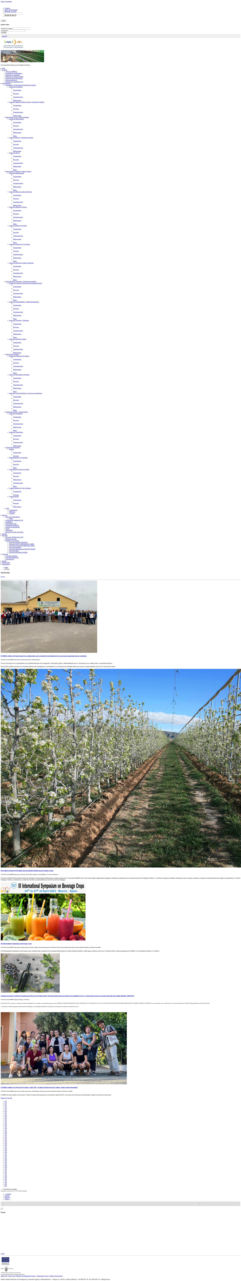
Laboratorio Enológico (12, 525)
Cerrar (3, 1253)
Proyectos (16, 93)
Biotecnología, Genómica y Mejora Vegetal (18, 171)
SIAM (7, 529)
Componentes (17, 90)
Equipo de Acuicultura (16, 87)
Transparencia (6, 564)
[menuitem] (6, 1101)
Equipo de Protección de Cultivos (19, 356)
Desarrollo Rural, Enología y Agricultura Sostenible (20, 281)
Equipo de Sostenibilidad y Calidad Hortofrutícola (24, 302)
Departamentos (6, 83)
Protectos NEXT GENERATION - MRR (21, 544)
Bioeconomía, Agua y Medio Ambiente (17, 117)
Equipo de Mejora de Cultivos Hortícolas (21, 263)
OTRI (7, 508)
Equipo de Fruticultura (16, 413)
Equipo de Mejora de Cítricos (18, 207)
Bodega (11, 449)
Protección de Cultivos (12, 354)
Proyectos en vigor (11, 539)
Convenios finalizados (12, 557)
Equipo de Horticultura (16, 432)
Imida (6, 567)
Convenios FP (9, 559)
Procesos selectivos (11, 80)
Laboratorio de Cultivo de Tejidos (19, 469)
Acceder (4, 32)
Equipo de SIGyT (14, 153)
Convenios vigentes (11, 556)
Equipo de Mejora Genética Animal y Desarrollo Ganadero (26, 102)
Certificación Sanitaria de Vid (14, 520)
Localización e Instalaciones (13, 73)
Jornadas (4, 534)
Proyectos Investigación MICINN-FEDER (22, 545)
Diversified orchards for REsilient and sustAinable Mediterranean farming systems (27, 870)
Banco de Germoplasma (12, 517)
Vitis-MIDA (9, 530)
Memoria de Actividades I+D (14, 82)
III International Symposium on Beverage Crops (16, 943)
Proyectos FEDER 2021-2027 (14, 537)
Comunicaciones (18, 97)
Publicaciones (17, 100)
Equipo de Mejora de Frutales (18, 225)
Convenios (5, 554)
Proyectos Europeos (15, 547)
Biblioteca (12, 512)
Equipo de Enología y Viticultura (19, 320)
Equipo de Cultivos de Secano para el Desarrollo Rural (25, 283)
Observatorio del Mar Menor (13, 78)
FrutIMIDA (8, 522)
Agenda (4, 561)
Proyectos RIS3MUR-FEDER (18, 552)
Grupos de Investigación (12, 447)
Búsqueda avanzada (10, 11)
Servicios (4, 515)
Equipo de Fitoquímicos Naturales (19, 374)
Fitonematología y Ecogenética (18, 457)
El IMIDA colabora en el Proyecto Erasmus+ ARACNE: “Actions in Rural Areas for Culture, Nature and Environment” (39, 1087)
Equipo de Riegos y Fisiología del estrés (21, 137)
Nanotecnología (14, 496)
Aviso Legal (11, 1276)
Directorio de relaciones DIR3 (14, 77)
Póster (15, 136)
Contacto (12, 513)
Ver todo (3, 576)
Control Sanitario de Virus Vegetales (20, 488)
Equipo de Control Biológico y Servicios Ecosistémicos (25, 393)
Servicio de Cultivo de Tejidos (14, 532)
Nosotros (4, 70)
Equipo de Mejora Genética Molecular (20, 192)
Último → (8, 1199)
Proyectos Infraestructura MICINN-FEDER (22, 549)
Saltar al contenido (6, 1)
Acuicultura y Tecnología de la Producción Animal (20, 85)
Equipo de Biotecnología (16, 173)
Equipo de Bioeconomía (16, 119)
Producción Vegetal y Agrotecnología (16, 412)
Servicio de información (12, 527)
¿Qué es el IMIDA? (11, 71)
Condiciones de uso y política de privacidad (49, 1276)
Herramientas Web (10, 523)
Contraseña (4, 30)
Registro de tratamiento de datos (25, 1276)
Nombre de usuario (7, 28)
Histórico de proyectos (12, 540)
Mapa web (4, 1276)
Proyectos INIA (14, 551)
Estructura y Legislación (12, 75)
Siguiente (7, 1197)
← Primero (8, 1194)
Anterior (7, 1196)
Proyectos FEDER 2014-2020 (18, 542)
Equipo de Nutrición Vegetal (17, 339)
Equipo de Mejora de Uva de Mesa (19, 244)
